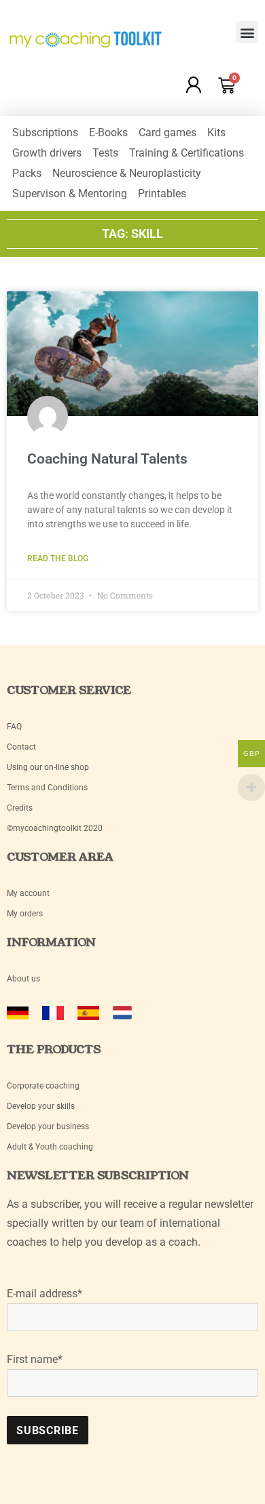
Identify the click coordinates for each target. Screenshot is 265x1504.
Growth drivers (47, 152)
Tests (105, 152)
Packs (26, 173)
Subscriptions (45, 132)
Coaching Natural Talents (107, 459)
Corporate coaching (43, 1086)
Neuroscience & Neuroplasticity (126, 173)
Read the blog (57, 558)
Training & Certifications (186, 152)
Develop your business (48, 1126)
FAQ (14, 726)
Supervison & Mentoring (69, 193)
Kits (216, 132)
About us (23, 978)
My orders (25, 913)
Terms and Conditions (47, 787)
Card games (167, 132)
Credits (20, 808)
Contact (21, 747)
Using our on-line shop (48, 767)
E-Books (108, 132)
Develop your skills (41, 1106)
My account (29, 893)
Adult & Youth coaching (50, 1147)
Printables (162, 193)
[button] (247, 32)
